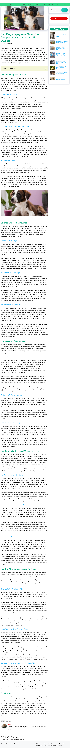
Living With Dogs (48, 4)
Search (64, 10)
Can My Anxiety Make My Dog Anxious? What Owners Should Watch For (61, 61)
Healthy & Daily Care (14, 4)
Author (2, 721)
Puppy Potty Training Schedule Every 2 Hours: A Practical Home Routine (62, 55)
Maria (9, 724)
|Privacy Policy (46, 745)
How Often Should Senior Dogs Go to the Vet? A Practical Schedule (62, 78)
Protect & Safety (61, 4)
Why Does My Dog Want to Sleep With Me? (61, 73)
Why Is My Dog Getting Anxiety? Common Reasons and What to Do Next (62, 47)
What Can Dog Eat (7, 736)
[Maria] (4, 728)
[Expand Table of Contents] (45, 68)
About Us (62, 744)
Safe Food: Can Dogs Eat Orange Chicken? (13, 739)
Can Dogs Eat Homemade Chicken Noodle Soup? (62, 42)
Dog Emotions (27, 4)
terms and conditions (56, 745)
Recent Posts (8, 721)
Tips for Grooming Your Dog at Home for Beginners (61, 67)
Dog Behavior (37, 4)
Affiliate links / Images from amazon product (48, 744)
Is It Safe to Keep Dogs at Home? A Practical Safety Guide (62, 35)
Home (4, 4)
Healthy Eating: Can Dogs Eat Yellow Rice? (14, 738)
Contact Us (39, 745)
